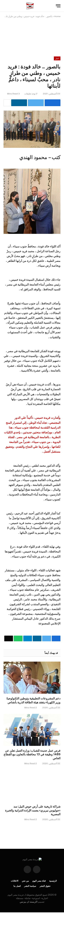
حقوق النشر (45, 886)
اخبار (57, 58)
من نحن (25, 881)
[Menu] (58, 6)
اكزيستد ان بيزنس (29, 901)
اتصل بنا (17, 886)
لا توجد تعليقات (30, 93)
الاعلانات (14, 881)
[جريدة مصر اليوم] (30, 6)
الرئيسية (53, 881)
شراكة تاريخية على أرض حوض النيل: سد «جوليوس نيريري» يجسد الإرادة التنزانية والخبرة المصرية (32, 810)
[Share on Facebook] (52, 102)
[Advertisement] (32, 34)
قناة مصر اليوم (39, 881)
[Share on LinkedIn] (19, 102)
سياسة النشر (30, 886)
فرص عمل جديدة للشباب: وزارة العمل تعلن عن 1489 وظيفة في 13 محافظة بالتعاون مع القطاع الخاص (32, 754)
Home (57, 16)
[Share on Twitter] (36, 102)
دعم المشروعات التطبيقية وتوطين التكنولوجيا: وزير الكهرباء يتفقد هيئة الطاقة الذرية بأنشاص (33, 700)
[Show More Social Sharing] (7, 102)
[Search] (5, 6)
